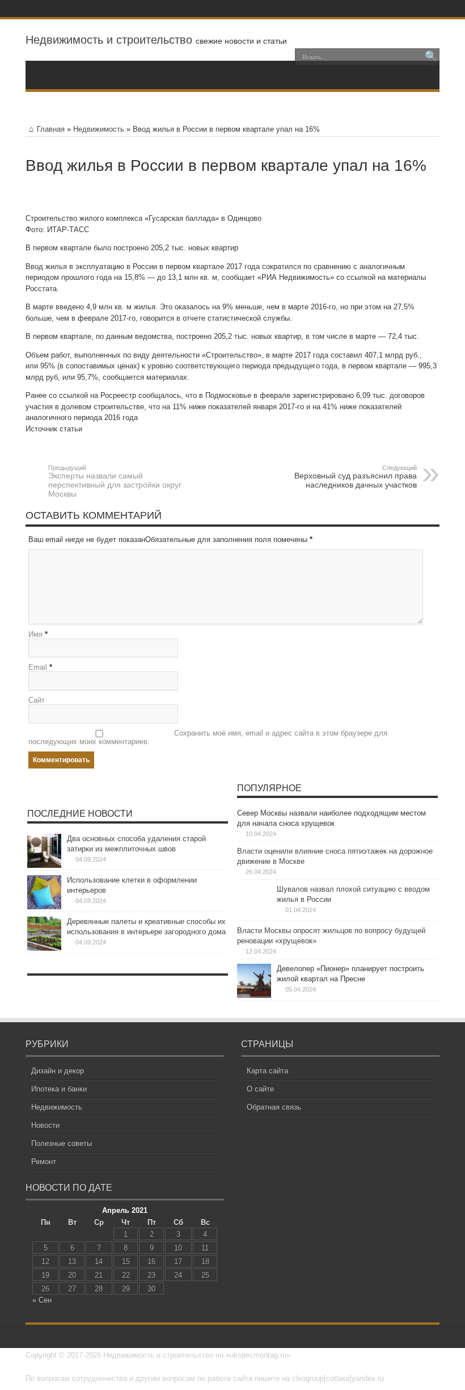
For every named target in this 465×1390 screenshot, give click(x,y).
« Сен (42, 1300)
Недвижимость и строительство (109, 39)
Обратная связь (274, 1107)
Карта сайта (267, 1070)
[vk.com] (430, 8)
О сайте (260, 1089)
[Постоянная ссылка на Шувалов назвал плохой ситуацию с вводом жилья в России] (254, 916)
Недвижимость (98, 129)
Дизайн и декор (57, 1070)
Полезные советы (61, 1143)
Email (37, 667)
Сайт (36, 700)
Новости (45, 1125)
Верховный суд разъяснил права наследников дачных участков (355, 476)
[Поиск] (430, 56)
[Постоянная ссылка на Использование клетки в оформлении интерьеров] (44, 906)
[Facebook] (389, 8)
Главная (51, 129)
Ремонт (43, 1161)
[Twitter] (402, 8)
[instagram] (416, 8)
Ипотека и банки (59, 1089)
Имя (35, 634)
